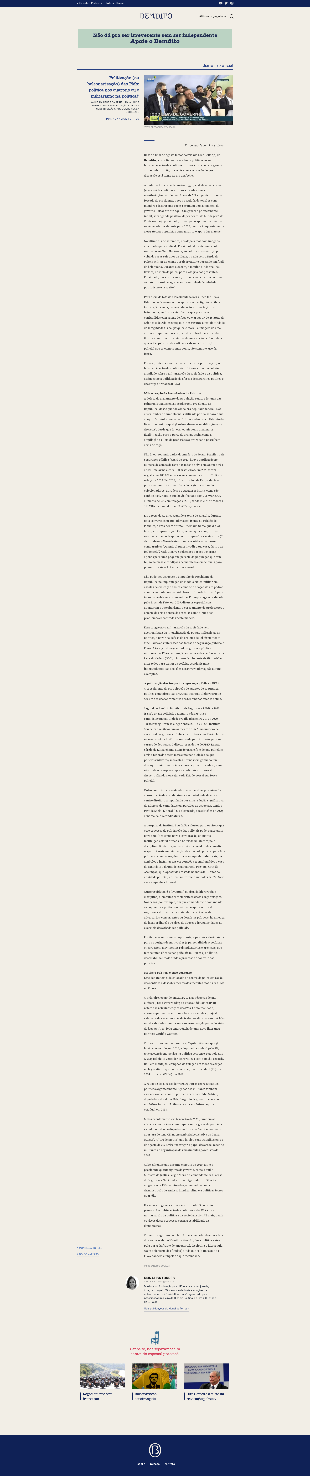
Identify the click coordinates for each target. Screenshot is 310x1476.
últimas (204, 16)
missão (155, 1464)
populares (219, 16)
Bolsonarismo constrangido (145, 1396)
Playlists (109, 3)
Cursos (120, 3)
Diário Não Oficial (218, 65)
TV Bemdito (81, 3)
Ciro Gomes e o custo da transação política (205, 1396)
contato (170, 1464)
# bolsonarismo (88, 1254)
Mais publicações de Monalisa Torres (166, 1308)
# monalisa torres (89, 1247)
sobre (141, 1464)
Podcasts (96, 3)
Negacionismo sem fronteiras (97, 1396)
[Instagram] (232, 3)
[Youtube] (220, 3)
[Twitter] (226, 3)
